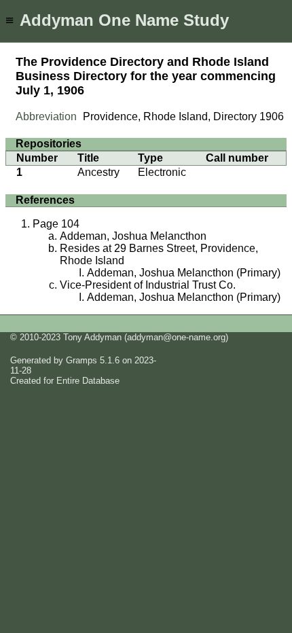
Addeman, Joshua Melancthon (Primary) (183, 272)
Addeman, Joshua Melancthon (133, 236)
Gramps (81, 360)
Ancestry (98, 172)
